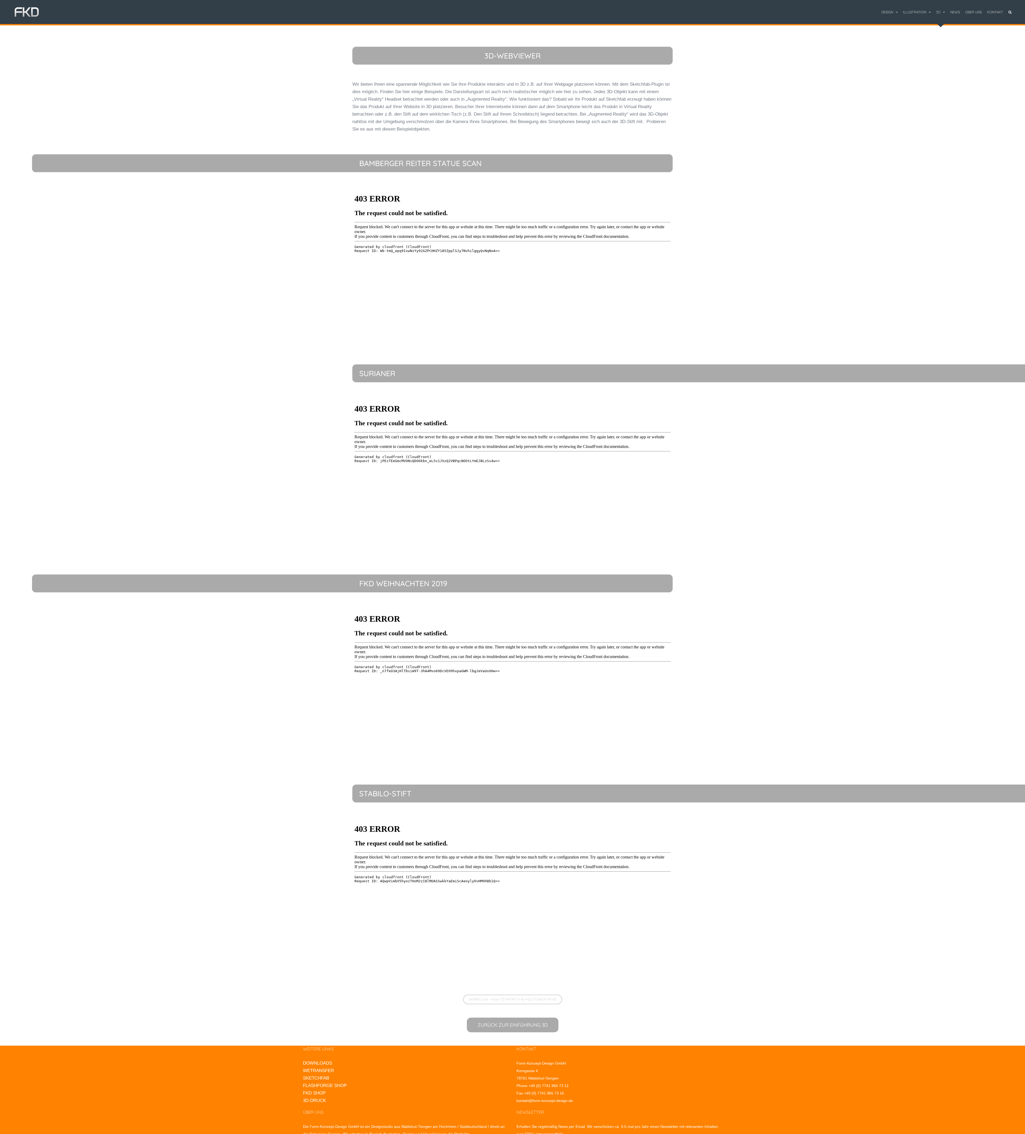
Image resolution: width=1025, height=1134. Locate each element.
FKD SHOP (314, 1093)
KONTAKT (527, 1049)
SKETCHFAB (316, 1078)
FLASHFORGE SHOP (325, 1085)
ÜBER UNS (313, 1112)
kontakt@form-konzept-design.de (545, 1100)
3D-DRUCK (314, 1100)
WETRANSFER (318, 1070)
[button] (1010, 12)
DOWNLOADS (317, 1063)
